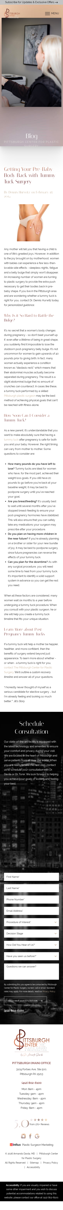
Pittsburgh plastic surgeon (19, 395)
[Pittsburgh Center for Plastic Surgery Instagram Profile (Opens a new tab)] (23, 1136)
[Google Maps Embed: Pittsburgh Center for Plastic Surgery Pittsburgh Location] (31, 830)
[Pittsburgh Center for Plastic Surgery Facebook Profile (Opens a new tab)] (30, 1136)
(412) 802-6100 (14, 1010)
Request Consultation (23, 1001)
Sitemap (34, 1162)
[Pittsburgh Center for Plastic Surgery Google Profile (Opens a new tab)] (37, 1136)
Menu (55, 13)
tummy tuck (11, 439)
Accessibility (33, 1167)
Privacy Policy (49, 991)
